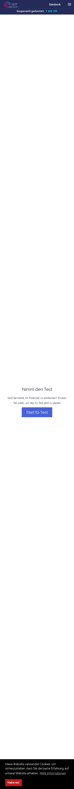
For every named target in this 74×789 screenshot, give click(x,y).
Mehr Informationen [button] (53, 773)
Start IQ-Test (37, 412)
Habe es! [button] (13, 782)
